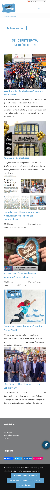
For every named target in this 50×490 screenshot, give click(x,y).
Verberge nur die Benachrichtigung (25, 480)
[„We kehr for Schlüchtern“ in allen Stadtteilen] (25, 71)
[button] (25, 28)
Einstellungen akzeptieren (25, 476)
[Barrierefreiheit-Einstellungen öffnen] (46, 445)
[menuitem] (37, 8)
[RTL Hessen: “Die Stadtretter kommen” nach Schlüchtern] (25, 254)
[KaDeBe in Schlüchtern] (25, 138)
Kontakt (6, 438)
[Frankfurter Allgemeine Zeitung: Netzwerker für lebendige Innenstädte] (25, 192)
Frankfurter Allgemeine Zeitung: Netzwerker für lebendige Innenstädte (22, 216)
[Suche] (37, 8)
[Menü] (43, 8)
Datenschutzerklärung (11, 435)
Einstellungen (25, 485)
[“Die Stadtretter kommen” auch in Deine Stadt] (25, 307)
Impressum (8, 432)
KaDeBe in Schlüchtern (17, 158)
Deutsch (33, 1)
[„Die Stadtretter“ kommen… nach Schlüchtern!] (25, 364)
